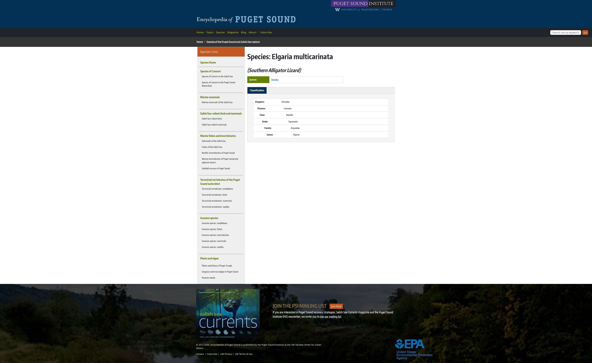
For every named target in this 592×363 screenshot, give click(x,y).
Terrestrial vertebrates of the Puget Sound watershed (220, 181)
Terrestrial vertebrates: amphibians (217, 188)
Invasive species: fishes (212, 229)
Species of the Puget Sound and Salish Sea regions (233, 41)
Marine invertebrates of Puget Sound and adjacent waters (220, 160)
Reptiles (275, 79)
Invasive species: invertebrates (215, 234)
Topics (210, 32)
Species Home (208, 62)
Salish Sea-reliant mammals (214, 124)
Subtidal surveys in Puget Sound (216, 168)
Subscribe (266, 32)
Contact (200, 354)
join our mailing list (330, 316)
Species (220, 32)
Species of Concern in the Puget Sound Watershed (218, 84)
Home (200, 32)
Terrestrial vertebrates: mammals (217, 200)
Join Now (336, 306)
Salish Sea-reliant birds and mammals (221, 113)
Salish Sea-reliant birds (212, 118)
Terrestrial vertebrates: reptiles (215, 206)
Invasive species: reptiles (213, 246)
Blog (243, 32)
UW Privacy (226, 354)
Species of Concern (210, 71)
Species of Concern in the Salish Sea (217, 76)
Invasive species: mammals (214, 240)
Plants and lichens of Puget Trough (217, 265)
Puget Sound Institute (272, 344)
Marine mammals (210, 97)
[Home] (247, 19)
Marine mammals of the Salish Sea (217, 102)
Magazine (232, 32)
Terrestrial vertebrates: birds (214, 194)
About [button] (252, 32)
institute (381, 3)
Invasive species (209, 218)
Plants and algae (209, 258)
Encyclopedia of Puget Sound (225, 344)
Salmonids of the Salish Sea (214, 140)
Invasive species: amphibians (214, 223)
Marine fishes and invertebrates (218, 135)
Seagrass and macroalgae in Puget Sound (220, 271)
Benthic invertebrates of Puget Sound (218, 152)
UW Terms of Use (244, 354)
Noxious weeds (208, 277)
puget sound (350, 3)
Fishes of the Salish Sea (212, 146)
